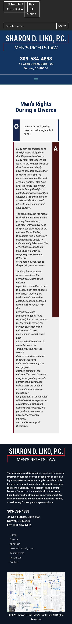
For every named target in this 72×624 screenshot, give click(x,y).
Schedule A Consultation (16, 6)
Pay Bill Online (31, 9)
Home (13, 534)
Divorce (14, 539)
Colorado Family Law (22, 548)
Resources (15, 557)
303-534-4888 (36, 59)
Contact (14, 562)
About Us (15, 544)
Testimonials (17, 553)
